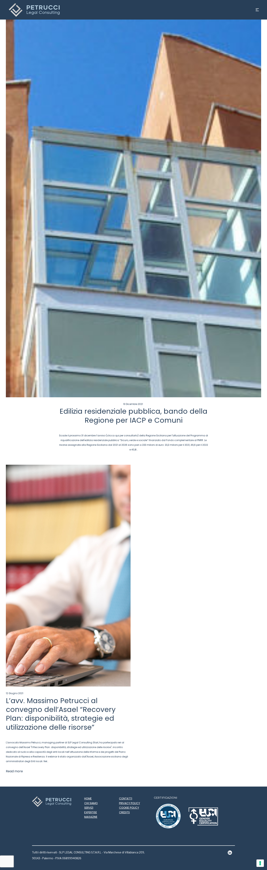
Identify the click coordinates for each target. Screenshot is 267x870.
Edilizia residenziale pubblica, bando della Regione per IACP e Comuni (133, 415)
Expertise (90, 812)
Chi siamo (91, 803)
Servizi (88, 808)
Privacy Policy (129, 803)
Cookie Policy (129, 808)
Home (88, 798)
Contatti (125, 798)
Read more (14, 771)
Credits (124, 812)
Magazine (90, 817)
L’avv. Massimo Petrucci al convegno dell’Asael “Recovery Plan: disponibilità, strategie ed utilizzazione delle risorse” (61, 714)
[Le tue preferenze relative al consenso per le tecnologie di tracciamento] (260, 863)
